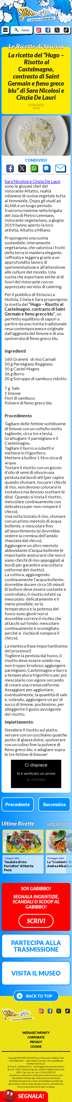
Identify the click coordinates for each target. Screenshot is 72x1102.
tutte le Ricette (58, 823)
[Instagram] (38, 30)
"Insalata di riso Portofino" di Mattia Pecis (18, 866)
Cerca (25, 30)
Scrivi (36, 921)
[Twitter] (57, 30)
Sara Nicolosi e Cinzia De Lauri (32, 181)
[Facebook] (47, 30)
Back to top (39, 996)
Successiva (54, 804)
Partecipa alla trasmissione (36, 946)
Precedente (17, 804)
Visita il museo (36, 973)
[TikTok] (66, 30)
